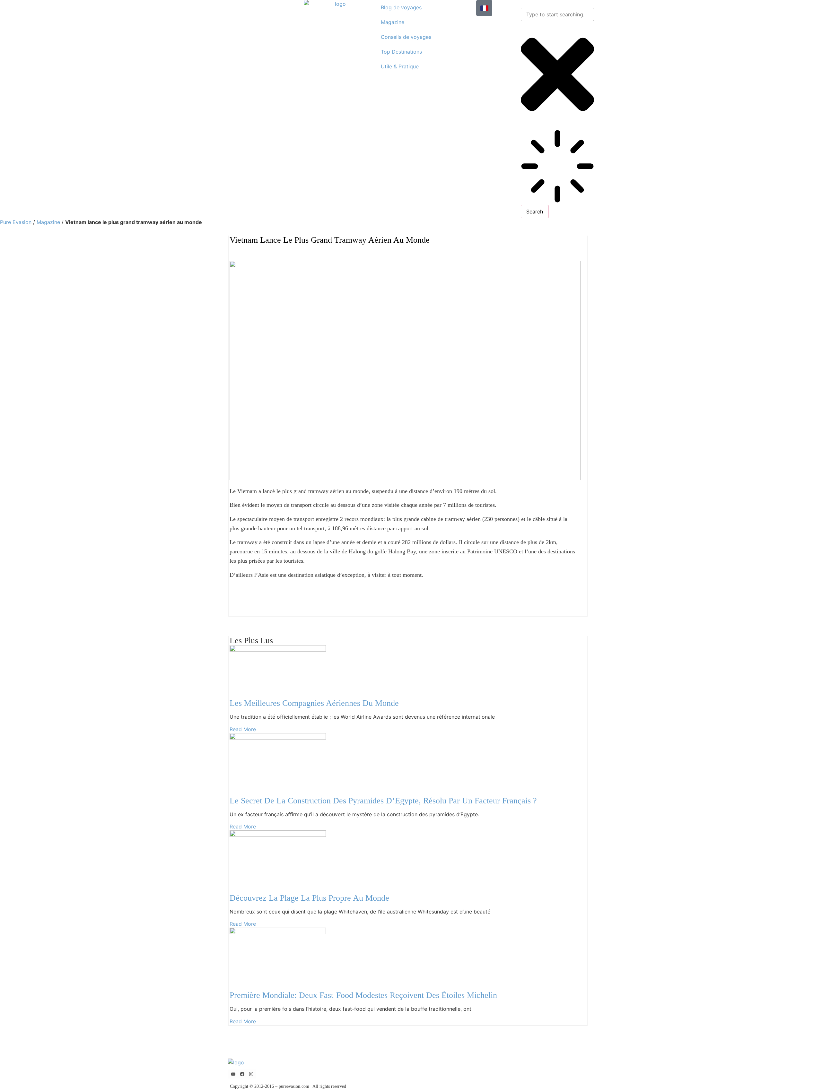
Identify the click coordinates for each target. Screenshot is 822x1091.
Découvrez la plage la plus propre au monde (309, 898)
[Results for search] (557, 167)
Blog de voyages (401, 7)
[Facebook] (242, 1074)
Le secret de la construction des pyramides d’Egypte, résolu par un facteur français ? (383, 800)
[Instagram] (251, 1074)
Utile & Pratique (400, 66)
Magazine (392, 22)
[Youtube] (233, 1074)
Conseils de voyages (406, 37)
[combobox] (557, 14)
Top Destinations (401, 51)
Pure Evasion (15, 222)
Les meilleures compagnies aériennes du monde (314, 703)
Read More (243, 729)
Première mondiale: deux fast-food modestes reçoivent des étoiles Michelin (363, 995)
